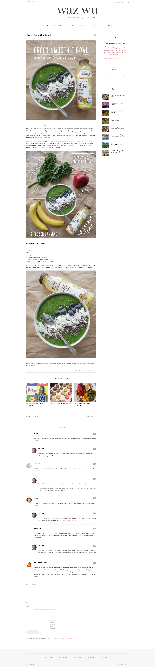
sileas (36, 434)
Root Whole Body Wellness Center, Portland (118, 151)
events (116, 50)
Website (28, 611)
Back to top (123, 664)
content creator (117, 43)
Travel (95, 25)
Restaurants (59, 25)
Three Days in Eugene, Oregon (117, 111)
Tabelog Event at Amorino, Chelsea (60, 403)
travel (123, 50)
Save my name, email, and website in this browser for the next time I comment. (53, 622)
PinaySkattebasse (40, 563)
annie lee (37, 464)
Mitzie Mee (37, 528)
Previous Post (33, 416)
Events (72, 25)
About (45, 25)
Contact (107, 25)
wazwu (41, 449)
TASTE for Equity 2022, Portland (117, 103)
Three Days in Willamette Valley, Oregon (117, 119)
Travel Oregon (117, 54)
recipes (112, 50)
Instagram (106, 58)
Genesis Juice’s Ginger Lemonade (44, 137)
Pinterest (123, 58)
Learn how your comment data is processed (60, 638)
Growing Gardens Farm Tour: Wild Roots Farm (117, 143)
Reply (95, 433)
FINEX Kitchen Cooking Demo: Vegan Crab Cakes (118, 135)
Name (28, 602)
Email (28, 606)
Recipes (84, 25)
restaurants (106, 50)
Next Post (91, 416)
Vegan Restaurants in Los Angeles (118, 95)
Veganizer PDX (109, 52)
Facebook (117, 58)
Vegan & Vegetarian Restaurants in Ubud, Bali (117, 127)
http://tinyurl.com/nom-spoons (68, 520)
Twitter (111, 58)
